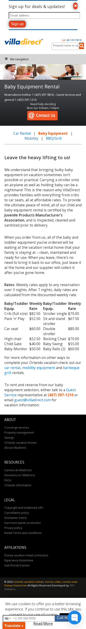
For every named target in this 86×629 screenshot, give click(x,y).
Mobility (31, 138)
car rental (12, 367)
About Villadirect (15, 448)
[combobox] (65, 46)
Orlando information (17, 485)
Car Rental (22, 133)
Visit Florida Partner (17, 565)
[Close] (75, 6)
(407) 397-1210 (60, 394)
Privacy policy (13, 528)
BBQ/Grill (53, 138)
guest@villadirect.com (32, 399)
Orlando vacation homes (20, 443)
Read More (43, 623)
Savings (9, 438)
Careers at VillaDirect (18, 470)
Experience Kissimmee (18, 560)
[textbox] (66, 45)
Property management (19, 433)
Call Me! (63, 618)
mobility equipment (38, 367)
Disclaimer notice (15, 518)
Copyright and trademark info (23, 508)
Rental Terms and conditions (23, 533)
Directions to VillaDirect (19, 475)
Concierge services (16, 427)
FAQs (7, 480)
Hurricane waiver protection (22, 523)
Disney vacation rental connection (26, 555)
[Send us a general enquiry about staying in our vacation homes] (42, 115)
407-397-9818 (71, 40)
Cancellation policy (16, 513)
